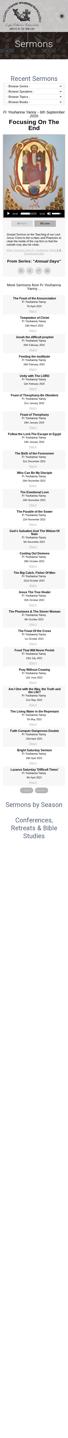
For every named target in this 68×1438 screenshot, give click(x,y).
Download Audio (34, 253)
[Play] (8, 213)
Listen (46, 223)
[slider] (29, 214)
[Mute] (49, 213)
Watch (23, 223)
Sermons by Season (34, 804)
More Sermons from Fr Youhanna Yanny (32, 250)
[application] (34, 213)
